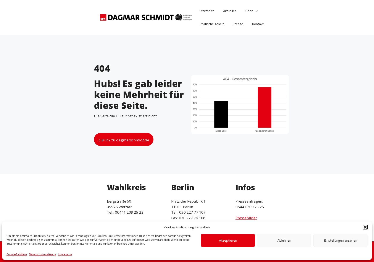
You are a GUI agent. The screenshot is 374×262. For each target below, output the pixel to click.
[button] (365, 227)
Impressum (65, 254)
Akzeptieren (228, 240)
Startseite (207, 11)
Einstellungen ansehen (340, 240)
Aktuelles (230, 11)
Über (249, 11)
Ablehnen (284, 240)
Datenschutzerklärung (42, 254)
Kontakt (258, 24)
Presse (237, 24)
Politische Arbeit (212, 24)
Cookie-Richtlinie (16, 254)
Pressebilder (246, 217)
